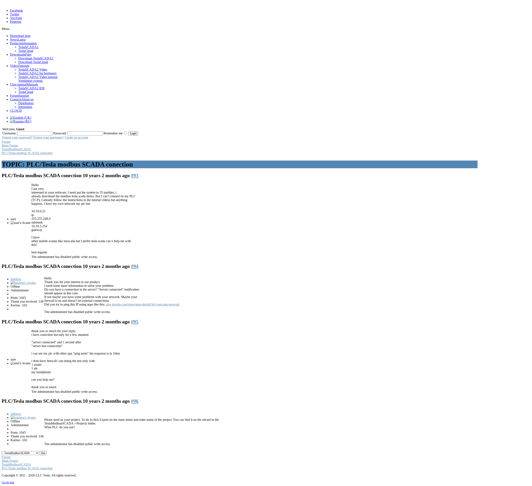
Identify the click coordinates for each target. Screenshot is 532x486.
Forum (6, 142)
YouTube (16, 18)
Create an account (76, 137)
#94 (134, 266)
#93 (134, 175)
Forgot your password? (17, 137)
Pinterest (15, 21)
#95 (134, 321)
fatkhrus (16, 279)
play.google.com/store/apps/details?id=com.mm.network (142, 304)
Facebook (16, 10)
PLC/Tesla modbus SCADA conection (27, 153)
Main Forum (10, 145)
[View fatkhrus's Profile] (23, 283)
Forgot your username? (48, 137)
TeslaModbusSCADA (16, 149)
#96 (134, 401)
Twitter (14, 14)
